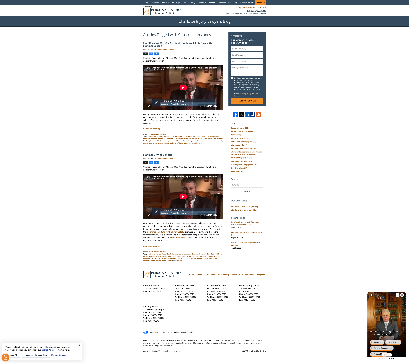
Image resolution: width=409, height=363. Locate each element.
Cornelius (161, 139)
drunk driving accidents (182, 139)
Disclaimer (210, 274)
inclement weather (201, 256)
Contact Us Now (247, 100)
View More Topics (238, 171)
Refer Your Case (246, 2)
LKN (157, 141)
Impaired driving (188, 256)
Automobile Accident (158, 134)
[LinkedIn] (247, 114)
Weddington (197, 143)
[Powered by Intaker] (391, 358)
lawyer (152, 141)
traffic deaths (156, 261)
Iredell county (214, 256)
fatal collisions (197, 139)
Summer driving (202, 258)
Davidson (169, 139)
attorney (152, 136)
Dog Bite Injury (239, 168)
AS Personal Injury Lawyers (169, 351)
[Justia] (252, 114)
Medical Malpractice (241, 158)
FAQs (235, 2)
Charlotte (215, 136)
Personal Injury (189, 2)
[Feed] (258, 114)
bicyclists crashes (162, 136)
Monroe (173, 141)
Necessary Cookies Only (36, 355)
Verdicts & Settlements (207, 2)
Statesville (204, 141)
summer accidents (216, 141)
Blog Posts (261, 274)
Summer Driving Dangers (157, 154)
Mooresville (180, 141)
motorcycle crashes (193, 141)
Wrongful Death (240, 138)
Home (147, 2)
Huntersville (207, 139)
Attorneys (176, 2)
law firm (146, 141)
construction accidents (182, 254)
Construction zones (150, 139)
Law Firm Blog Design (254, 351)
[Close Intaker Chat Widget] (402, 295)
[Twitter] (241, 114)
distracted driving (164, 256)
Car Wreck (237, 135)
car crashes (207, 136)
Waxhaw (186, 143)
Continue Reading (151, 128)
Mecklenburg (164, 141)
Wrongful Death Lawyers (243, 148)
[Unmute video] (371, 295)
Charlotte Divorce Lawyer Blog (244, 210)
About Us (165, 2)
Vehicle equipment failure (173, 143)
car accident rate (176, 136)
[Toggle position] (397, 295)
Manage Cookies (187, 332)
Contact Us (260, 2)
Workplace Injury (240, 145)
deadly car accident (150, 256)
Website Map (237, 274)
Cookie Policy (173, 332)
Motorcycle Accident (241, 161)
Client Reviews (225, 2)
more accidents (177, 237)
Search (247, 191)
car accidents (187, 136)
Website (155, 2)
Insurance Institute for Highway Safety (165, 232)
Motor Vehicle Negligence (243, 141)
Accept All (12, 355)
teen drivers (147, 143)
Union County (158, 143)
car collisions (198, 136)
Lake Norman (218, 139)
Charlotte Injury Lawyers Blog (162, 10)
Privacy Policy (246, 94)
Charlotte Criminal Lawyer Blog (244, 207)
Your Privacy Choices (157, 332)
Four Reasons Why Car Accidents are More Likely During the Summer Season (178, 44)
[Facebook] (235, 114)
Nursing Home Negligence (243, 164)
